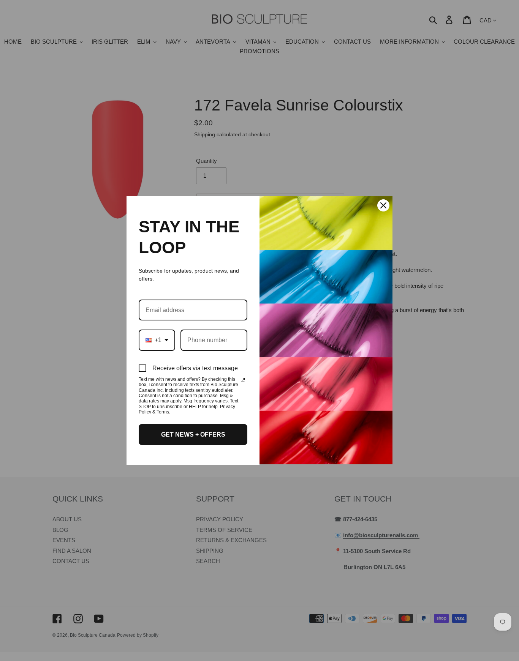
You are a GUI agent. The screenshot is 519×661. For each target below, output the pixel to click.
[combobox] (157, 340)
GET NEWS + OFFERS (193, 434)
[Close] (383, 205)
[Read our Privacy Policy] (242, 380)
